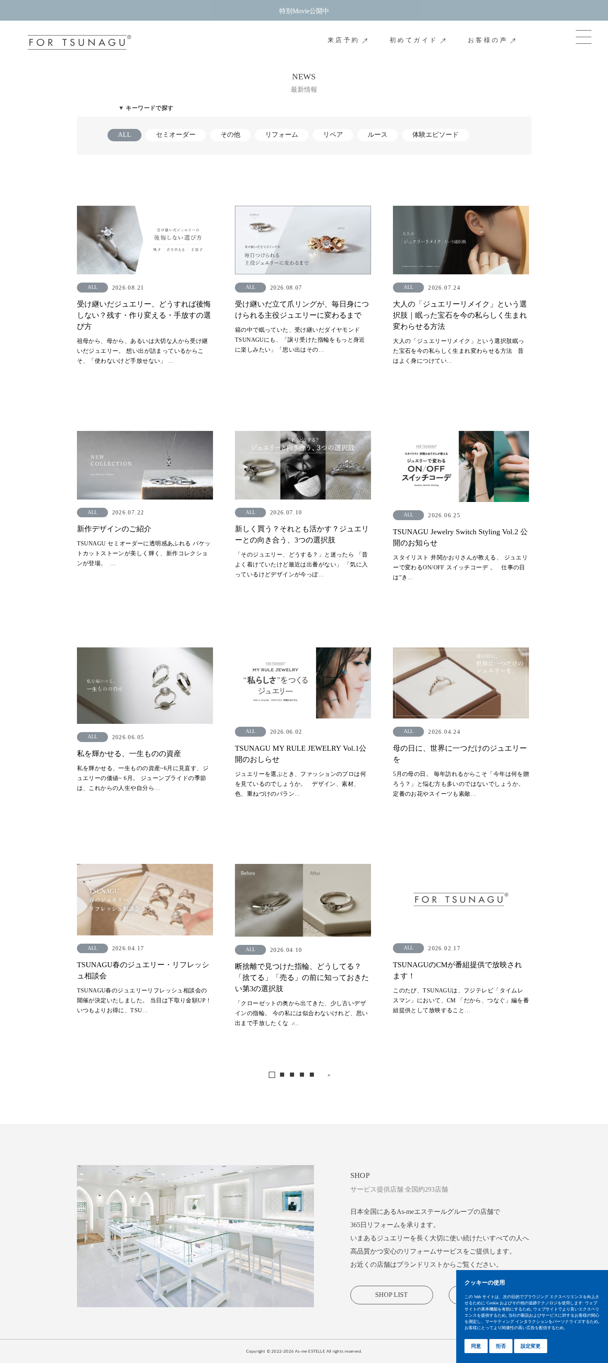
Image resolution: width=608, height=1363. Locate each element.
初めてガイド (414, 40)
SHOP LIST (391, 1294)
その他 (230, 134)
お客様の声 (488, 40)
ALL (124, 134)
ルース (378, 134)
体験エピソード (435, 134)
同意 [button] (476, 1346)
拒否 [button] (501, 1346)
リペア (333, 134)
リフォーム (281, 134)
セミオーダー (176, 134)
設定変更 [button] (531, 1346)
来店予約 (344, 40)
